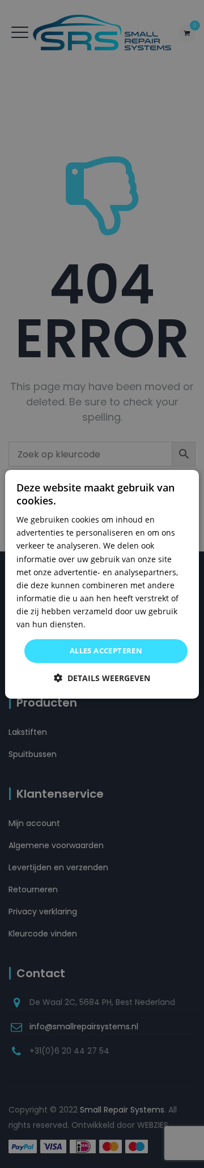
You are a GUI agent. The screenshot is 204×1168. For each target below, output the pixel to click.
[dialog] (102, 583)
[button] (102, 677)
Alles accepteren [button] (106, 650)
